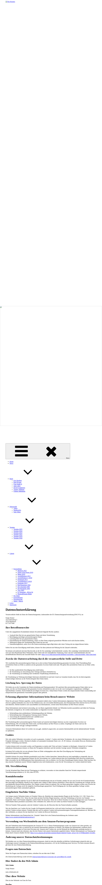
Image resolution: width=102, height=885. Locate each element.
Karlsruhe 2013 (22, 583)
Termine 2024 (18, 531)
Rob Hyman (17, 482)
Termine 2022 (18, 534)
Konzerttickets (18, 597)
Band (11, 479)
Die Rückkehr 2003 (24, 588)
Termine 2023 (18, 533)
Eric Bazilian (18, 480)
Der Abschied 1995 (24, 587)
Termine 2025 (18, 529)
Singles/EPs (17, 510)
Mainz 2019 (21, 574)
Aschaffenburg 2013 (24, 576)
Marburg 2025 (22, 571)
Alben (15, 508)
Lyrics (11, 603)
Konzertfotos (18, 569)
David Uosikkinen (19, 488)
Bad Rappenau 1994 (24, 585)
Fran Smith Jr (18, 484)
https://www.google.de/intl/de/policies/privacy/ (20, 817)
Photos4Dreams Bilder (25, 594)
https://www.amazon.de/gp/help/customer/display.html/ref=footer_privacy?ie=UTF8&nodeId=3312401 (63, 833)
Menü (67, 458)
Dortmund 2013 (23, 579)
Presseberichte (18, 599)
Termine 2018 (18, 538)
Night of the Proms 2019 (25, 572)
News (11, 463)
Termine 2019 (18, 536)
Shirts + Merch (18, 601)
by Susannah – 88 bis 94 (25, 592)
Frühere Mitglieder (19, 491)
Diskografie (13, 507)
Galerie (12, 553)
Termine (12, 527)
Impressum (13, 605)
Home (11, 461)
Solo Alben (17, 512)
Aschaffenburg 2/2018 (25, 581)
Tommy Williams (19, 489)
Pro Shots (17, 596)
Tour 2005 (21, 590)
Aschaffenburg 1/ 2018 (25, 578)
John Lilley (17, 486)
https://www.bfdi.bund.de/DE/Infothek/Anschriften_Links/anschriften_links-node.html (69, 654)
